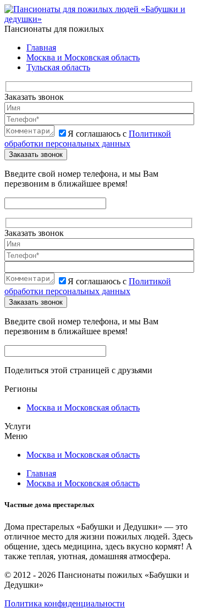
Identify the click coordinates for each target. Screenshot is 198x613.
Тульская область (58, 67)
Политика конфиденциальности (64, 603)
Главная (41, 47)
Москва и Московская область (83, 57)
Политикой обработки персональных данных (87, 138)
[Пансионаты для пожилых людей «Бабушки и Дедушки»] (99, 19)
